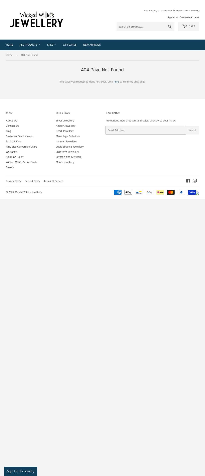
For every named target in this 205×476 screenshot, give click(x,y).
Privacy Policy (13, 181)
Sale (50, 45)
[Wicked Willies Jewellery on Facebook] (188, 181)
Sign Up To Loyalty (20, 471)
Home (9, 45)
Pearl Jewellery (65, 131)
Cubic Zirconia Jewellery (70, 147)
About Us (11, 121)
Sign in (171, 17)
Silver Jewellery (65, 121)
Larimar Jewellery (66, 142)
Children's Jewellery (67, 152)
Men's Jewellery (65, 162)
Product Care (13, 142)
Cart (191, 26)
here (116, 82)
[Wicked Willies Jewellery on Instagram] (195, 181)
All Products (29, 45)
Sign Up (192, 130)
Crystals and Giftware (68, 157)
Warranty (11, 152)
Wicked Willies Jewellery (28, 192)
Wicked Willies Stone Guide (21, 162)
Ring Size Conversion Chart (21, 147)
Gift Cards (69, 45)
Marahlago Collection (68, 136)
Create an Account (189, 17)
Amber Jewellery (65, 126)
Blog (8, 131)
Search (10, 167)
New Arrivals (92, 45)
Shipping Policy (15, 157)
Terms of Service (53, 181)
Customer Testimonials (19, 136)
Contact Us (12, 126)
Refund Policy (32, 181)
